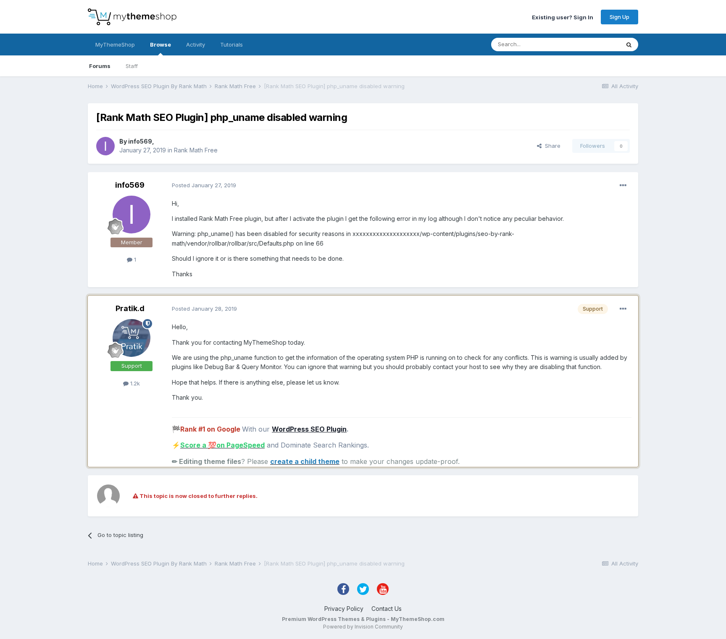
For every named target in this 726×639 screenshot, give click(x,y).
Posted (204, 185)
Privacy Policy (343, 608)
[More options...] (623, 186)
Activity (195, 44)
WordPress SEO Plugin (309, 429)
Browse (160, 44)
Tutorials (231, 44)
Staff (132, 66)
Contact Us (386, 608)
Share (551, 145)
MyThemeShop (115, 44)
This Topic (595, 44)
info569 (140, 141)
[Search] (629, 44)
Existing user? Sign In (562, 16)
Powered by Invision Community (363, 626)
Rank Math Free (196, 150)
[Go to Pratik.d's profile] (131, 338)
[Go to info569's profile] (105, 146)
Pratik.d (130, 308)
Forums (99, 66)
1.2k (134, 383)
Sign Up (619, 16)
